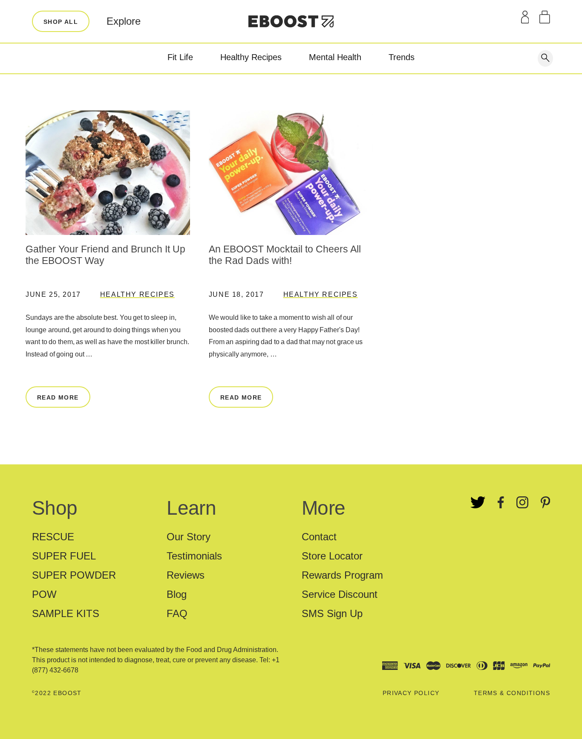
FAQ (177, 613)
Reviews (186, 575)
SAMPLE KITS (65, 613)
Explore (124, 21)
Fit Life (180, 57)
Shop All (60, 21)
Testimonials (194, 556)
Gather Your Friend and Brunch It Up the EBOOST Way (105, 255)
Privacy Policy (411, 693)
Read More (58, 397)
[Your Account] (525, 17)
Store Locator (332, 556)
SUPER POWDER (74, 575)
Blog (177, 594)
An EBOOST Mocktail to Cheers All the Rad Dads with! (285, 255)
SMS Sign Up (332, 613)
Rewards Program (342, 575)
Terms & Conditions (512, 693)
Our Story (188, 536)
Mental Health (335, 57)
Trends (402, 57)
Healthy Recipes (251, 57)
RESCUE (53, 536)
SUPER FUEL (64, 556)
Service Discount (339, 594)
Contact (319, 536)
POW (44, 594)
